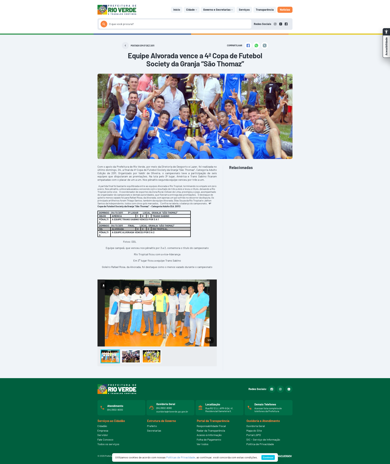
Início (176, 9)
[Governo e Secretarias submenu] (232, 10)
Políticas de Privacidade (180, 457)
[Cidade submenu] (196, 10)
